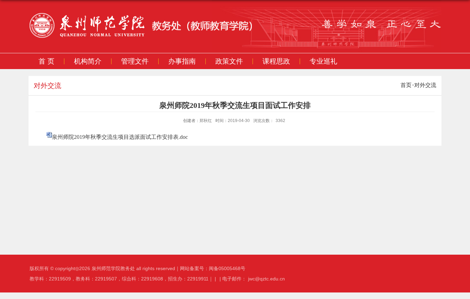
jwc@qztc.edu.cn (266, 278)
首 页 (46, 61)
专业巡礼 (323, 61)
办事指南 (182, 61)
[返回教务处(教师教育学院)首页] (161, 26)
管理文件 (135, 61)
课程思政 (276, 61)
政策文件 (229, 61)
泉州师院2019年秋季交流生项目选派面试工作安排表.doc (120, 137)
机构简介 (88, 61)
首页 (406, 85)
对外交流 (425, 85)
